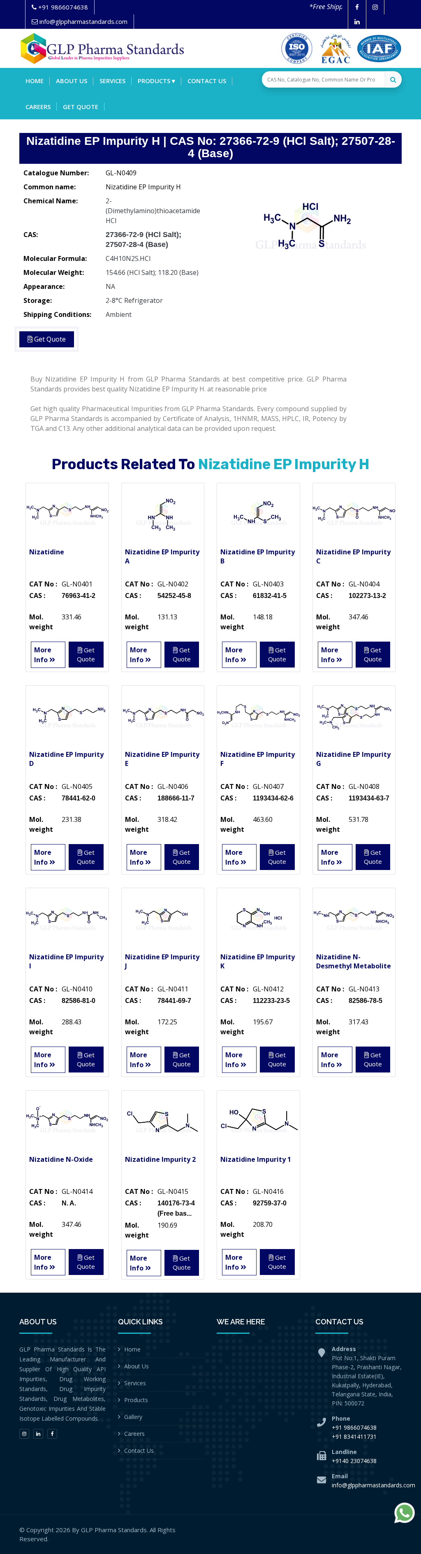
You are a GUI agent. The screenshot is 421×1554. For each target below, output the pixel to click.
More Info (42, 654)
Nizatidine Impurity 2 (160, 1159)
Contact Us (139, 1450)
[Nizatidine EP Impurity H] (309, 225)
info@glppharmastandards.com (373, 1485)
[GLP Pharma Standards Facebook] (357, 7)
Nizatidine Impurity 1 (255, 1159)
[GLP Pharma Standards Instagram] (375, 7)
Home (34, 81)
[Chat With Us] (404, 1513)
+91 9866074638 (354, 1427)
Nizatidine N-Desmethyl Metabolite (353, 961)
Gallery (133, 1417)
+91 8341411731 (354, 1436)
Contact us (206, 81)
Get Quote (80, 106)
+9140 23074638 (354, 1461)
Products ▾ (156, 81)
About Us (136, 1366)
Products (136, 1400)
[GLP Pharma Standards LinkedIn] (357, 21)
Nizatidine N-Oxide (61, 1159)
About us (71, 81)
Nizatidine (46, 551)
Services (112, 81)
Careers (38, 106)
